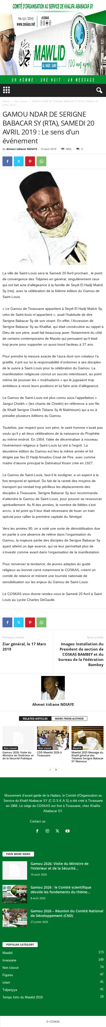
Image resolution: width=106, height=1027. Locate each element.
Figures (7, 975)
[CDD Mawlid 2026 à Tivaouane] (53, 738)
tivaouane (9, 960)
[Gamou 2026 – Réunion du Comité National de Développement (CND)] (14, 918)
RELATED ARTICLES (35, 718)
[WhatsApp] (41, 161)
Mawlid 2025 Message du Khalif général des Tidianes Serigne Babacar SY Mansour (87, 756)
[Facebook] (7, 161)
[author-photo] (53, 688)
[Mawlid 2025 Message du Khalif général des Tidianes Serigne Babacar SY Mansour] (87, 738)
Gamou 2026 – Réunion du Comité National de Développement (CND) (67, 913)
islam (6, 982)
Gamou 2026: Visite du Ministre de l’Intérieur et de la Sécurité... (59, 866)
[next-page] (55, 769)
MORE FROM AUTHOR (69, 718)
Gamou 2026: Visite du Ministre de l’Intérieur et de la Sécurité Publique (18, 755)
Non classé (20, 101)
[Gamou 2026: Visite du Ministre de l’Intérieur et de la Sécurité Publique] (18, 738)
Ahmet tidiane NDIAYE (21, 149)
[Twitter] (19, 161)
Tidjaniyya (9, 990)
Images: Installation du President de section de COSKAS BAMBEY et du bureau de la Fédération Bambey (81, 654)
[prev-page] (50, 769)
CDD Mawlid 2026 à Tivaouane (49, 753)
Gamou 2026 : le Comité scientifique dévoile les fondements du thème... (61, 889)
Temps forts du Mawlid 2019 (22, 997)
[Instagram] (48, 831)
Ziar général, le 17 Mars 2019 (24, 646)
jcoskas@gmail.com (61, 821)
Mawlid (77, 748)
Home (5, 101)
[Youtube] (68, 831)
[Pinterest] (30, 161)
